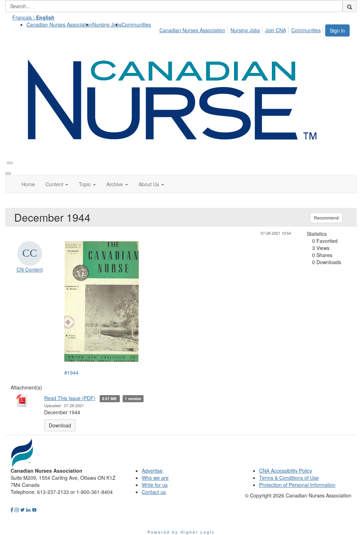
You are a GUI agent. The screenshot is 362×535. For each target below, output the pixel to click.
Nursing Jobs (107, 24)
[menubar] (242, 29)
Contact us (154, 491)
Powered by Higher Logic (181, 532)
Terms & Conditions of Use (289, 477)
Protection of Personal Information (297, 484)
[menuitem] (59, 24)
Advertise (152, 470)
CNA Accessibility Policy (285, 470)
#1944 (71, 372)
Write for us (155, 484)
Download (60, 425)
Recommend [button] (326, 218)
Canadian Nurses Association (59, 24)
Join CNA (275, 30)
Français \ (33, 17)
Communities (136, 24)
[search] (350, 6)
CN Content (30, 269)
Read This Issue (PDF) (69, 398)
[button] (57, 184)
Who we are (155, 477)
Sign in (337, 30)
